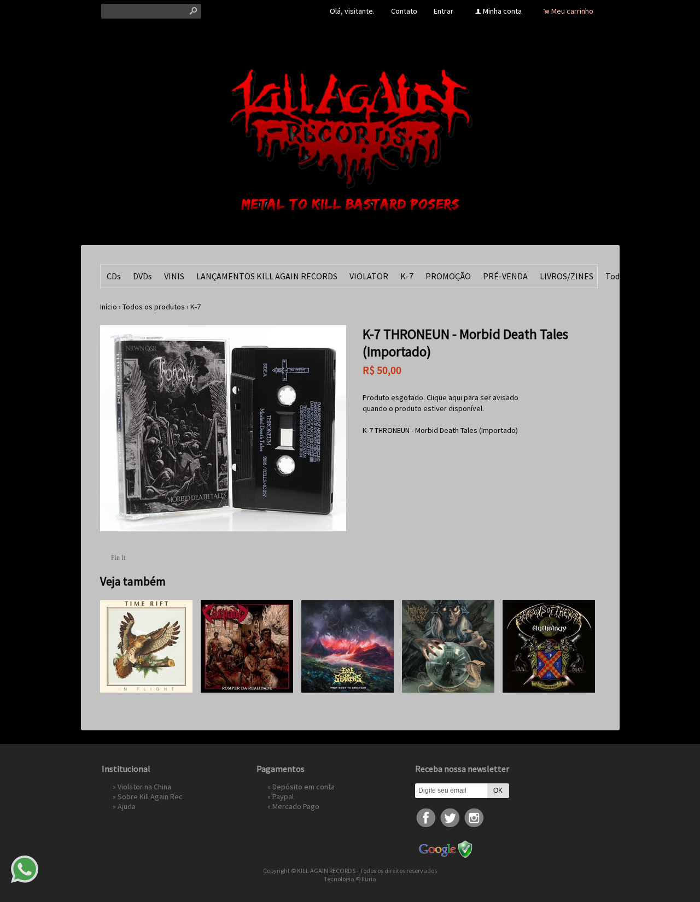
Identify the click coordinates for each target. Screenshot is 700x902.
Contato (404, 11)
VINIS (174, 276)
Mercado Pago (295, 806)
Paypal (283, 796)
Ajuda (127, 806)
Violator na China (144, 787)
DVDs (142, 276)
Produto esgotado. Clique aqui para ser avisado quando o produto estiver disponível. (440, 403)
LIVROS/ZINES (566, 276)
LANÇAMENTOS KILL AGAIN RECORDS (266, 276)
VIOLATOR (368, 276)
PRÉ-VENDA (505, 276)
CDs (114, 276)
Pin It (118, 557)
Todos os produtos (153, 307)
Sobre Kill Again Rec (150, 796)
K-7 (406, 276)
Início (108, 307)
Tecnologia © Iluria (350, 879)
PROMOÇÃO (448, 276)
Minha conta (502, 11)
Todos (616, 276)
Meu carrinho (572, 11)
